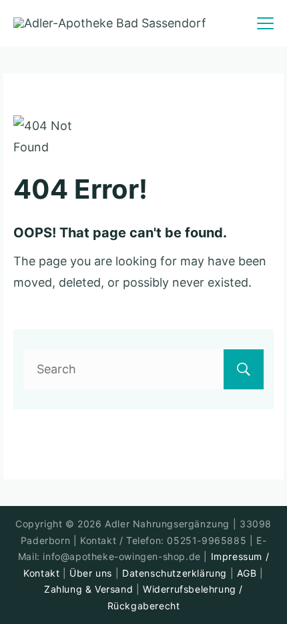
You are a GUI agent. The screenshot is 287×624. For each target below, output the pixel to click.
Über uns (90, 573)
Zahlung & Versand (88, 589)
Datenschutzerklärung (174, 573)
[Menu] (265, 23)
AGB (247, 573)
